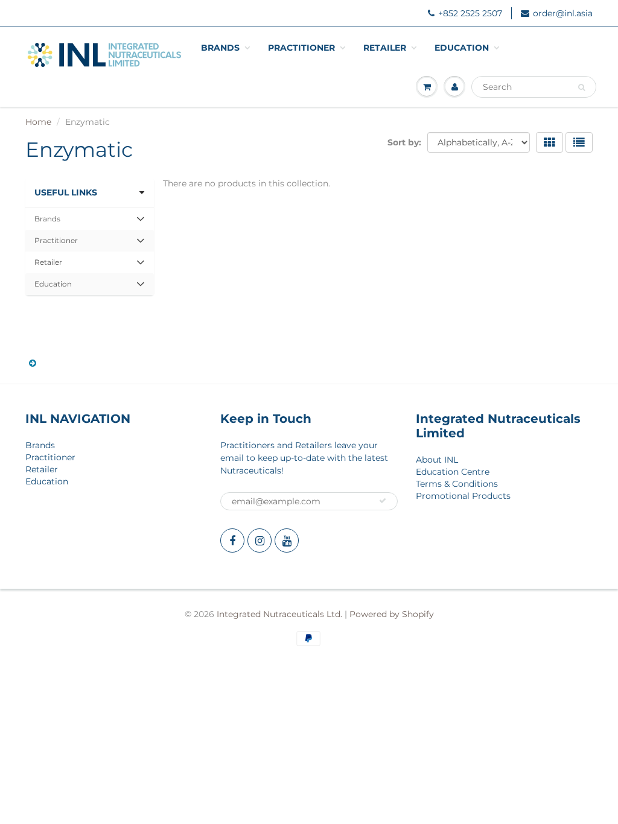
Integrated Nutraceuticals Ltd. (279, 614)
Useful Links (65, 192)
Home (38, 121)
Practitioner (301, 47)
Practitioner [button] (56, 243)
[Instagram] (259, 540)
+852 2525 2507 (470, 13)
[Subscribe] (382, 500)
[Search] (581, 87)
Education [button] (53, 286)
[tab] (89, 219)
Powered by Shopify (391, 614)
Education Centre (452, 471)
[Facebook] (232, 540)
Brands (220, 47)
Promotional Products (463, 495)
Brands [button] (51, 221)
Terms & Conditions (457, 483)
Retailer (384, 47)
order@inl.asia (563, 13)
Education (462, 47)
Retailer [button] (51, 265)
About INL (437, 459)
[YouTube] (287, 540)
